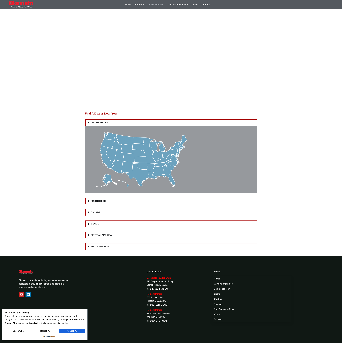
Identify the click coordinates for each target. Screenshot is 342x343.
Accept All (72, 331)
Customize (18, 331)
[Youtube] (21, 294)
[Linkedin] (28, 294)
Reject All (45, 331)
